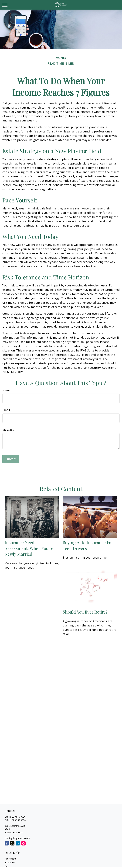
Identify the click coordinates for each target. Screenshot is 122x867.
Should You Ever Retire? (85, 612)
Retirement (10, 858)
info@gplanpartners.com (17, 838)
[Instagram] (23, 843)
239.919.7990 (19, 816)
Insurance (10, 862)
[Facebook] (7, 843)
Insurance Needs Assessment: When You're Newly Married (29, 548)
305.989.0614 (19, 820)
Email (6, 410)
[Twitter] (12, 843)
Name (6, 390)
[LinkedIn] (18, 843)
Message (8, 430)
